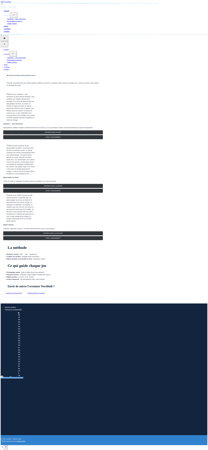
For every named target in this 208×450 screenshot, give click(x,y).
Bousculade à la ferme (14, 60)
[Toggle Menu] (4, 38)
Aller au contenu (6, 2)
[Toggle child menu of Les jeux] (13, 15)
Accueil (6, 11)
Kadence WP (21, 441)
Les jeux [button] (7, 15)
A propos (7, 29)
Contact (7, 31)
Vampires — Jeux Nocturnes (16, 19)
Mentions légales (10, 307)
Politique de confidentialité (13, 309)
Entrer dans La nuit (53, 132)
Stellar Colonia (12, 23)
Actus (6, 26)
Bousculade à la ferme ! (15, 21)
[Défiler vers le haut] (2, 447)
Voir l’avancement (53, 137)
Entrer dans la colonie (53, 233)
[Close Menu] (4, 44)
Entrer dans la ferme (53, 186)
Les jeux (6, 54)
